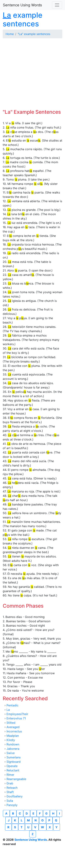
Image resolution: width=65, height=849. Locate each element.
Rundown (12, 744)
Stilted (10, 722)
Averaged (13, 727)
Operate (12, 766)
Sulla (9, 800)
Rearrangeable (16, 779)
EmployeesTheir (17, 714)
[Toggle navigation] (57, 5)
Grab (9, 783)
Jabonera (12, 748)
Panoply (12, 805)
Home (10, 34)
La (8, 709)
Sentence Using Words (22, 5)
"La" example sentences (34, 34)
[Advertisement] (32, 73)
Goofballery (14, 796)
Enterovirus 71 (16, 718)
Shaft (10, 792)
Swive (10, 753)
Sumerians (13, 757)
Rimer (10, 774)
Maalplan (12, 735)
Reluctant (12, 770)
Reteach (12, 787)
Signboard (13, 761)
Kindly (10, 740)
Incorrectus (14, 731)
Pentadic (12, 705)
